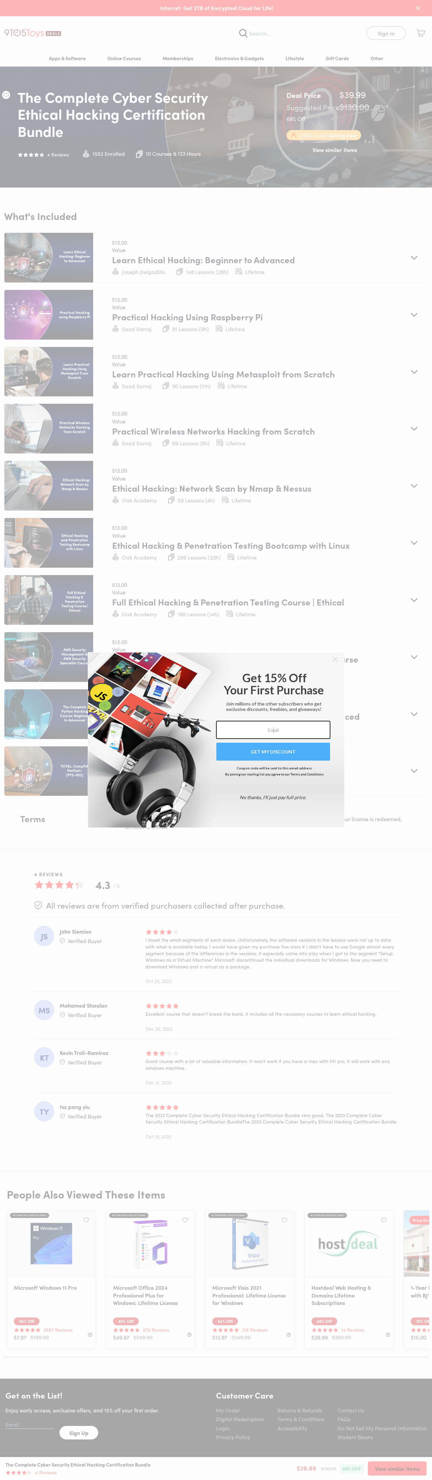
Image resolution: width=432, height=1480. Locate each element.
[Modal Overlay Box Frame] (216, 740)
